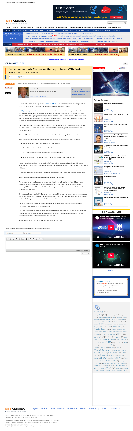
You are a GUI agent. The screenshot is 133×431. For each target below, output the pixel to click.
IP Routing (111, 334)
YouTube (118, 368)
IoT (100, 336)
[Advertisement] (111, 389)
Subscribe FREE (102, 281)
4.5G (95, 315)
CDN (118, 319)
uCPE (124, 370)
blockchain (125, 368)
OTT (119, 353)
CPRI (123, 319)
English (21, 2)
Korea (117, 336)
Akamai (101, 317)
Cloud (95, 324)
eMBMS (102, 370)
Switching (97, 366)
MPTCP (96, 347)
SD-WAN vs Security (110, 177)
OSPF (114, 353)
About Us (32, 2)
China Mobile (117, 321)
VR (112, 365)
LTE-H (95, 345)
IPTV (119, 334)
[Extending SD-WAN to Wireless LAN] (98, 103)
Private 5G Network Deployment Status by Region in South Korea (67, 59)
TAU (103, 365)
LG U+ (96, 342)
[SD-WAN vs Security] (98, 177)
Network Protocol (101, 350)
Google (114, 329)
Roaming (96, 358)
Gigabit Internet (101, 329)
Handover (125, 331)
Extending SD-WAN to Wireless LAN (114, 103)
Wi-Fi (108, 368)
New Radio (102, 353)
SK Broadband (99, 361)
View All (98, 311)
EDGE (120, 324)
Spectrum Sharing (121, 363)
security (113, 370)
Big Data (119, 317)
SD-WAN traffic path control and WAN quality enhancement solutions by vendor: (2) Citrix (115, 157)
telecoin (119, 370)
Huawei (97, 334)
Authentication (107, 317)
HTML (22, 77)
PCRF (123, 353)
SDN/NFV (115, 357)
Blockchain (96, 319)
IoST (95, 337)
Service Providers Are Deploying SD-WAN (116, 114)
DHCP (115, 324)
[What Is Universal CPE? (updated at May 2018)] (98, 124)
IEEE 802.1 (103, 334)
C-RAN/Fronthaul (107, 319)
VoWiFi (102, 368)
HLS (100, 331)
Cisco (123, 321)
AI (116, 315)
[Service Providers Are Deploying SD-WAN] (98, 114)
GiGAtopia (120, 326)
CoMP (101, 324)
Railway (121, 355)
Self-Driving (106, 363)
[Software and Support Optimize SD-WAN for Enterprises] (98, 145)
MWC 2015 (103, 348)
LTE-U (106, 345)
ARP (124, 315)
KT (108, 336)
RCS (116, 355)
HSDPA (105, 331)
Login (7, 2)
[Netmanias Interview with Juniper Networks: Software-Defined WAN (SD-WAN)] (98, 135)
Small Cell (113, 363)
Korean (26, 2)
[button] (8, 239)
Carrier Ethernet (97, 321)
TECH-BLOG (19, 63)
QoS (112, 355)
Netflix (117, 347)
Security (97, 363)
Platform (96, 355)
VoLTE (96, 368)
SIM (126, 358)
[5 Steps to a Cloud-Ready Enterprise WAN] (98, 197)
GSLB (114, 326)
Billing (124, 317)
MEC (116, 345)
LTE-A (117, 342)
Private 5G (104, 355)
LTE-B (125, 342)
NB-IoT (111, 348)
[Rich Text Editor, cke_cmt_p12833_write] (48, 245)
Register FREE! (14, 2)
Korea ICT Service (108, 339)
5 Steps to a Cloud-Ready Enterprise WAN (116, 197)
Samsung (121, 361)
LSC (103, 342)
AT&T (95, 317)
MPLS (121, 345)
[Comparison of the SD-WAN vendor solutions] (98, 166)
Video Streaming (120, 366)
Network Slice (116, 350)
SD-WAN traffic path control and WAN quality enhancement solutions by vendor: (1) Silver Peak (115, 189)
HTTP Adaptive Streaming (115, 331)
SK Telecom (110, 360)
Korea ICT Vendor (122, 339)
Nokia (109, 353)
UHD (107, 365)
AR (120, 315)
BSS (114, 317)
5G (100, 314)
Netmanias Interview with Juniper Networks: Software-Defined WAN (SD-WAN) (115, 136)
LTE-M (101, 345)
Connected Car (108, 324)
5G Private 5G (110, 315)
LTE (109, 342)
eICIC (97, 370)
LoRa (111, 345)
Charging (105, 321)
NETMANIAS (10, 63)
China (110, 321)
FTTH (109, 327)
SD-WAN (103, 358)
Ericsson (103, 326)
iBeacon (108, 370)
